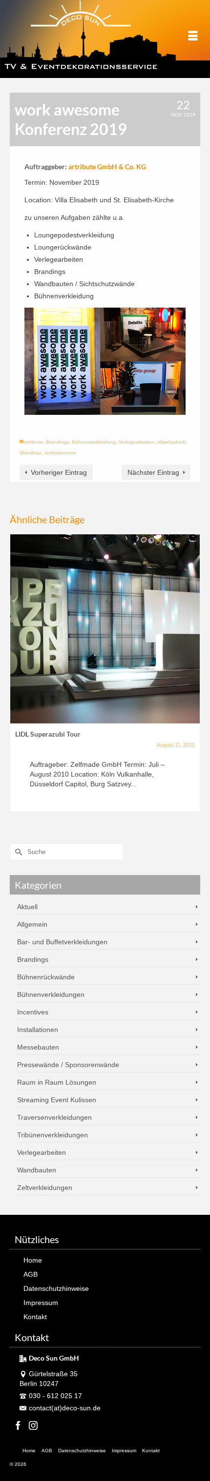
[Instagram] (33, 1425)
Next (191, 678)
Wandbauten (36, 1170)
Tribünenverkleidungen (52, 1135)
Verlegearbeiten (136, 442)
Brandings (57, 442)
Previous (18, 678)
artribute (33, 442)
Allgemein (32, 924)
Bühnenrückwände (46, 977)
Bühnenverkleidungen (50, 994)
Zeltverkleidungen (44, 1187)
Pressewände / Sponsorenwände (68, 1065)
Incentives (32, 1012)
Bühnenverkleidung (94, 442)
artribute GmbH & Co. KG (107, 166)
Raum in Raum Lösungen (56, 1082)
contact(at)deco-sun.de (65, 1408)
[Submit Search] (17, 851)
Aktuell (27, 907)
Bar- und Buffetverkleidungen (62, 942)
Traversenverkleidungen (54, 1117)
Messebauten (38, 1047)
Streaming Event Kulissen (56, 1100)
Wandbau (31, 452)
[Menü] (193, 36)
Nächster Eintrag (153, 472)
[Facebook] (18, 1425)
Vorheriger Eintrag (59, 472)
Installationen (37, 1029)
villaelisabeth (171, 442)
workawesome (60, 452)
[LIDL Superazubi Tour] (105, 628)
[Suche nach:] (67, 851)
